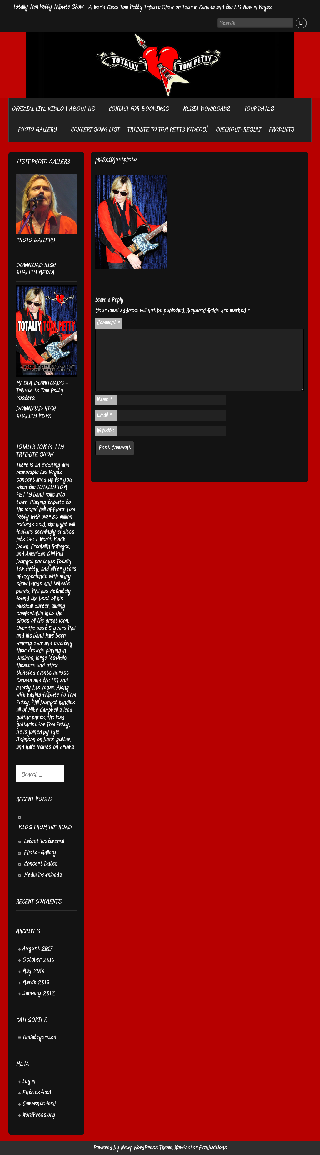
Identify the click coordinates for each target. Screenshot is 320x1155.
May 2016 (33, 971)
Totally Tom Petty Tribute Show (48, 7)
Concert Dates (41, 864)
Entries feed (36, 1092)
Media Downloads (43, 875)
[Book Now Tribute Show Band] (172, 109)
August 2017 (37, 949)
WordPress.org (38, 1115)
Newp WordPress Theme (146, 1148)
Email (104, 415)
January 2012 (38, 993)
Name (105, 399)
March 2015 (35, 982)
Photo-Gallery (40, 853)
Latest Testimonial (44, 841)
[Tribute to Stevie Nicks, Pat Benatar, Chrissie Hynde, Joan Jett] (98, 109)
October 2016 (38, 960)
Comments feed (39, 1104)
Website (105, 431)
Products (281, 130)
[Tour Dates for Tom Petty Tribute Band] (12, 128)
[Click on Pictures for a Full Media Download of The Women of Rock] (234, 109)
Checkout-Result (238, 130)
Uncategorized (39, 1037)
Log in (28, 1081)
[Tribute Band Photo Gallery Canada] (61, 130)
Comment (109, 323)
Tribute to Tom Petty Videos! (168, 130)
